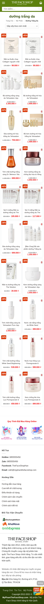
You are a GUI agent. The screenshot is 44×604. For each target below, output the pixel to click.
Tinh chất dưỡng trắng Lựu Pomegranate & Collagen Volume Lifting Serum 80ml (11, 401)
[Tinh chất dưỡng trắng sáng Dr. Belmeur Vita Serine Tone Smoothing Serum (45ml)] (11, 158)
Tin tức (18, 590)
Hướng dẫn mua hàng (11, 484)
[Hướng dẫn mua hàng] (22, 432)
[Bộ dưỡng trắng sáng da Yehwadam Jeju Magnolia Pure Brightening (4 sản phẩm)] (11, 82)
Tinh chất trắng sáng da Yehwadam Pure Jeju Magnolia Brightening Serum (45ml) (11, 326)
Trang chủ (9, 21)
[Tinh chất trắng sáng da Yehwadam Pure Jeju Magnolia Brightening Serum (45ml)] (11, 309)
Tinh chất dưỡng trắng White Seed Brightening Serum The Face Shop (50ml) (11, 364)
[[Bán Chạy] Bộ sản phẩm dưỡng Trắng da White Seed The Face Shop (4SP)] (33, 233)
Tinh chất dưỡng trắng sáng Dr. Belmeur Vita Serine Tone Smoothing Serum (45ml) (11, 175)
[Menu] (3, 3)
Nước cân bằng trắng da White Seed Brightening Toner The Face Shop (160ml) (32, 326)
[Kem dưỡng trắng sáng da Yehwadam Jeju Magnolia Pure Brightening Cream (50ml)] (33, 271)
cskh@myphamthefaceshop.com (22, 470)
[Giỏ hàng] (40, 2)
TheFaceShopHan (20, 466)
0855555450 (15, 457)
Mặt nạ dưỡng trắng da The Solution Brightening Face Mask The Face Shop (11, 288)
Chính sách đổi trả (10, 505)
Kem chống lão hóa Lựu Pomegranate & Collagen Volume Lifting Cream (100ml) (32, 401)
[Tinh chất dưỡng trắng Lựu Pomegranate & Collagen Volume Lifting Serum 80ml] (11, 384)
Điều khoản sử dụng (11, 493)
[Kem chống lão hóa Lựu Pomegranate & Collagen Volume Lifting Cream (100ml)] (33, 384)
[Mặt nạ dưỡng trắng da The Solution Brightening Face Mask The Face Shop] (11, 271)
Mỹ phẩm (19, 21)
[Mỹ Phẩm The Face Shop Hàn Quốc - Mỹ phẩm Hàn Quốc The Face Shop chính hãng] (22, 3)
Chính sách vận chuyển (12, 497)
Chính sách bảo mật (10, 501)
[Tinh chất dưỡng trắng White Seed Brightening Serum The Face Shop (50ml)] (11, 347)
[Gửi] (39, 9)
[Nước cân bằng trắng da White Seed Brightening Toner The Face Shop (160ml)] (33, 309)
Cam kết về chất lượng (12, 488)
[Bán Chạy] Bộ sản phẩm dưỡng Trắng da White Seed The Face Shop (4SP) (32, 250)
